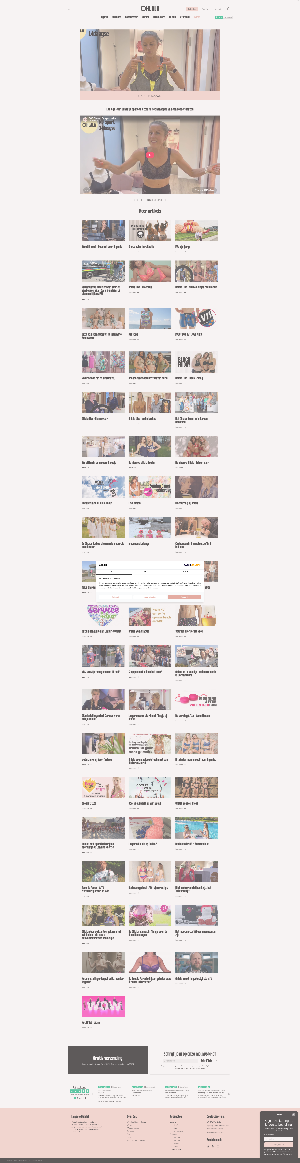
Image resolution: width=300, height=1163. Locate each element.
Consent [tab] (114, 572)
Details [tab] (186, 572)
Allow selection (150, 597)
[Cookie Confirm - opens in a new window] (192, 565)
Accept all (184, 597)
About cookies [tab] (150, 572)
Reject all (115, 597)
